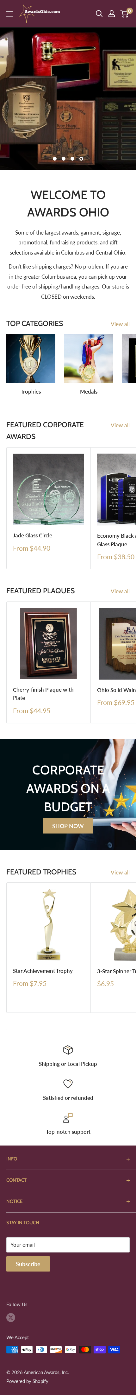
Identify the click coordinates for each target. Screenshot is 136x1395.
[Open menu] (9, 14)
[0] (124, 13)
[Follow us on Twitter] (10, 1317)
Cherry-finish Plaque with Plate (43, 693)
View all (120, 324)
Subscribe (28, 1263)
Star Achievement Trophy (43, 970)
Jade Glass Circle (32, 535)
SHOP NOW (68, 825)
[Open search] (99, 13)
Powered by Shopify (27, 1381)
